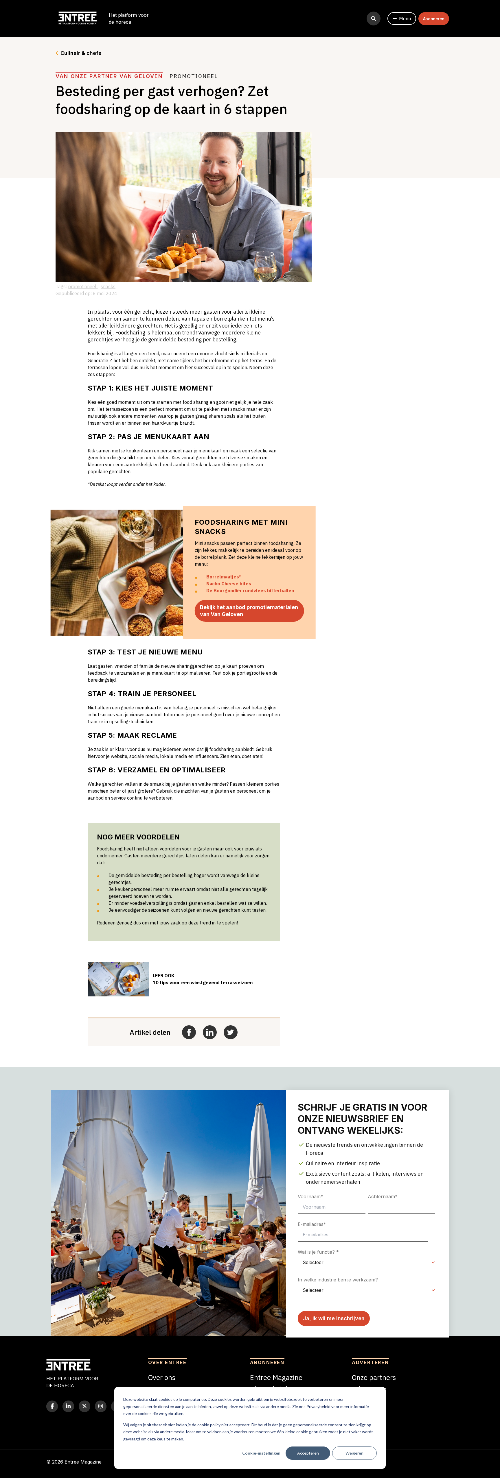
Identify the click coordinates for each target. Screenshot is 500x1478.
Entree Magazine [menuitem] (276, 1377)
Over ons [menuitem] (161, 1377)
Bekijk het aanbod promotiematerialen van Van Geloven (249, 610)
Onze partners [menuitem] (374, 1377)
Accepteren (308, 1453)
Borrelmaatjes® (224, 577)
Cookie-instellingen (261, 1453)
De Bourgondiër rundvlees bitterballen (250, 590)
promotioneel (83, 286)
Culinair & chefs (80, 53)
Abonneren (433, 18)
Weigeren (354, 1453)
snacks (108, 286)
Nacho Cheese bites (228, 584)
